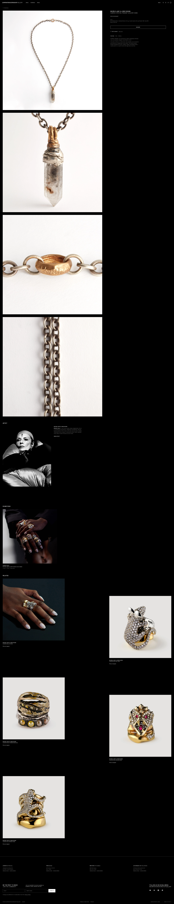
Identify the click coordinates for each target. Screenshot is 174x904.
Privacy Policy (163, 899)
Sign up (154, 895)
